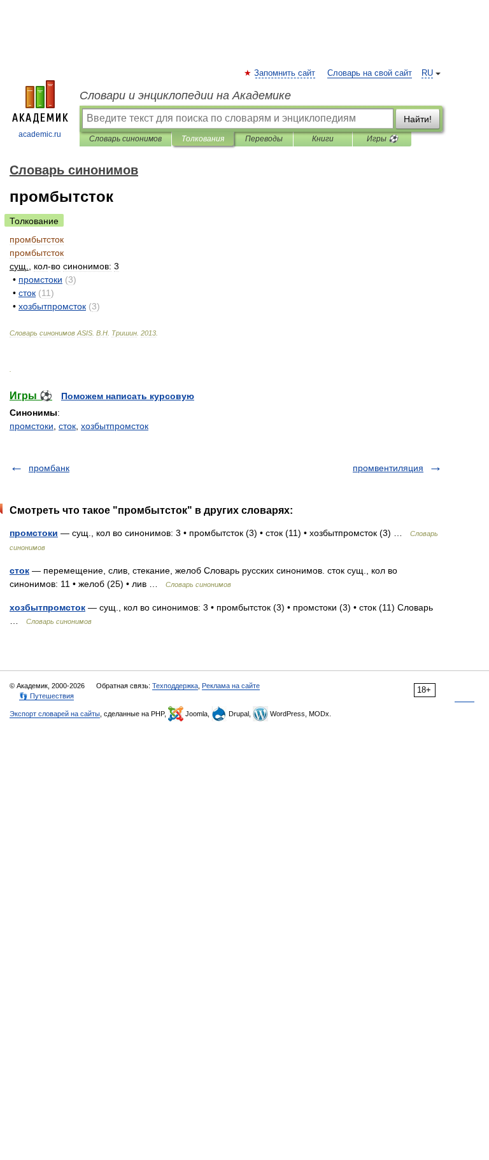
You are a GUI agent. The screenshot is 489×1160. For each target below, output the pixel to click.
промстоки (31, 426)
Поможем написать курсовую (127, 396)
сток (67, 426)
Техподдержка (175, 686)
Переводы (264, 138)
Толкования (202, 138)
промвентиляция (388, 468)
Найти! (418, 119)
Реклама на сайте (231, 686)
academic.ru (39, 134)
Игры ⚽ (382, 138)
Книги (323, 138)
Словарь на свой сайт (369, 73)
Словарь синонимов (125, 138)
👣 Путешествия (46, 696)
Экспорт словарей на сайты (55, 714)
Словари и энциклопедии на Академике (185, 95)
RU (427, 73)
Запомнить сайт (285, 73)
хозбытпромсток (114, 426)
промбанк (49, 468)
